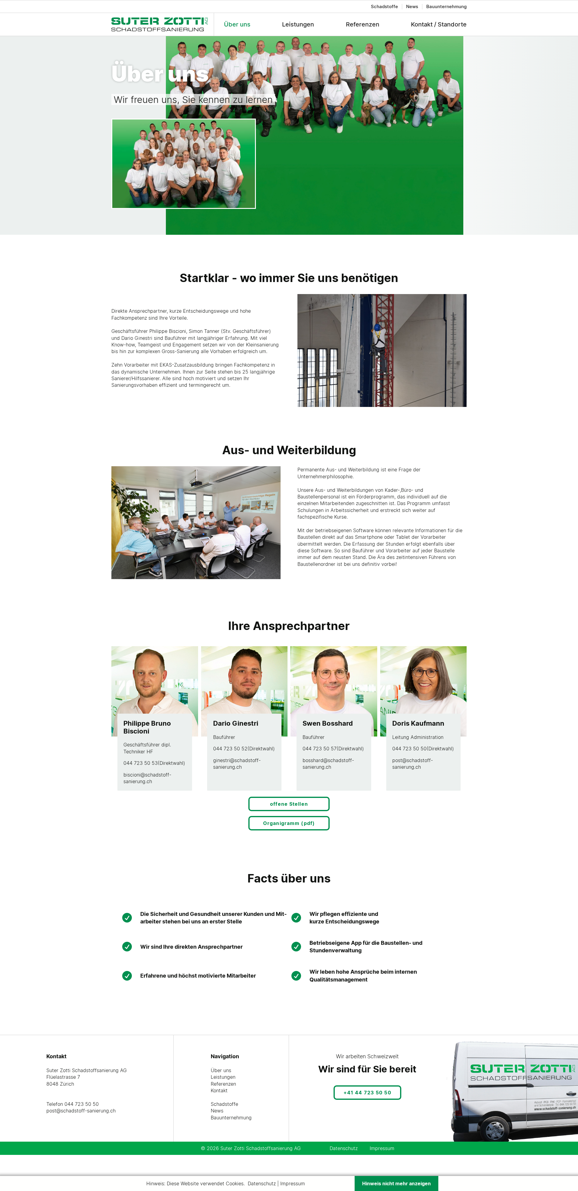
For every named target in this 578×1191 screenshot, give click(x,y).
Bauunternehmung (446, 6)
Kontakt (219, 1090)
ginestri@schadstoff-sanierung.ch (237, 763)
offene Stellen (289, 804)
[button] (124, 163)
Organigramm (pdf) (289, 823)
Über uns (237, 24)
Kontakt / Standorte (439, 24)
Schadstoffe (384, 6)
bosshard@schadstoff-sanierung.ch (328, 763)
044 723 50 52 (230, 749)
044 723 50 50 (409, 749)
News (412, 6)
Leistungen (298, 24)
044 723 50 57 (320, 749)
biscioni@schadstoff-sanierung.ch (147, 778)
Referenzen (362, 24)
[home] (162, 24)
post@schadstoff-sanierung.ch (412, 763)
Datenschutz (344, 1148)
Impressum (382, 1148)
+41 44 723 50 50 (367, 1093)
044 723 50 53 (140, 763)
